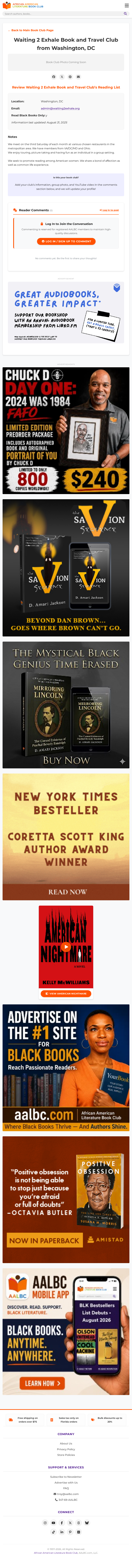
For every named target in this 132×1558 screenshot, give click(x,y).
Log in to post (110, 210)
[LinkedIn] (62, 1532)
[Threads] (78, 1523)
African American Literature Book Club (56, 1552)
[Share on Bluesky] (87, 1523)
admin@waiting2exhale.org (60, 108)
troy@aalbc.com (68, 1494)
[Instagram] (45, 1523)
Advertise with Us (66, 1482)
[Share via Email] (78, 77)
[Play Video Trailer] (66, 947)
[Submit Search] (124, 13)
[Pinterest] (70, 1532)
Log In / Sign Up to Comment (68, 241)
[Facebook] (62, 1523)
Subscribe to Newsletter (66, 1476)
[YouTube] (53, 1523)
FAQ (66, 1488)
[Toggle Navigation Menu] (127, 5)
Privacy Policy (66, 1449)
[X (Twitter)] (70, 1523)
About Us (66, 1443)
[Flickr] (78, 1532)
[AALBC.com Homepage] (22, 6)
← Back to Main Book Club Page (31, 30)
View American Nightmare (68, 993)
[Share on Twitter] (62, 77)
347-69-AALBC (67, 1499)
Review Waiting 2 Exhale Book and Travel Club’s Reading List (66, 87)
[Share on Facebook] (54, 77)
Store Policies (66, 1454)
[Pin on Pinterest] (70, 77)
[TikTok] (53, 1532)
